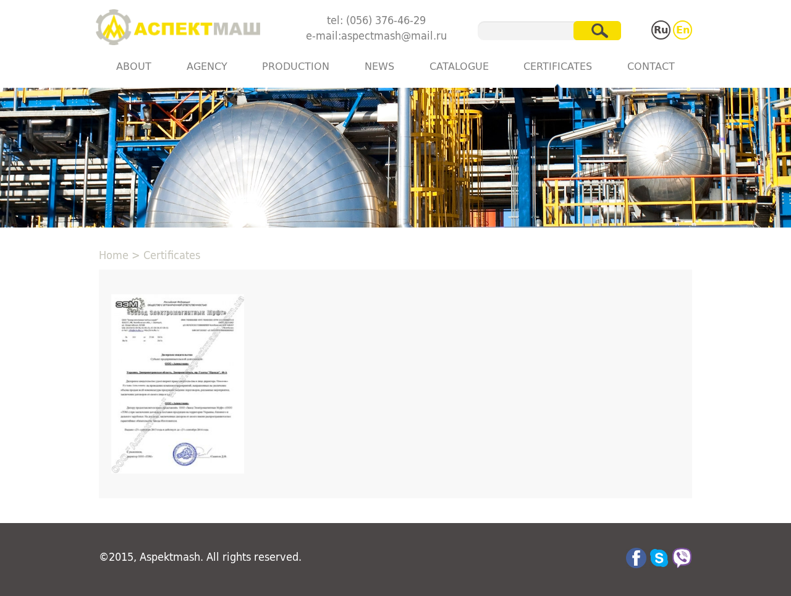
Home (114, 254)
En (683, 29)
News (379, 66)
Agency (207, 66)
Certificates (557, 66)
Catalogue (459, 66)
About (133, 66)
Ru (661, 29)
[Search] (597, 30)
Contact (651, 66)
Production (295, 66)
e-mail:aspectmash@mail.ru (376, 35)
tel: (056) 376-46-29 (376, 19)
